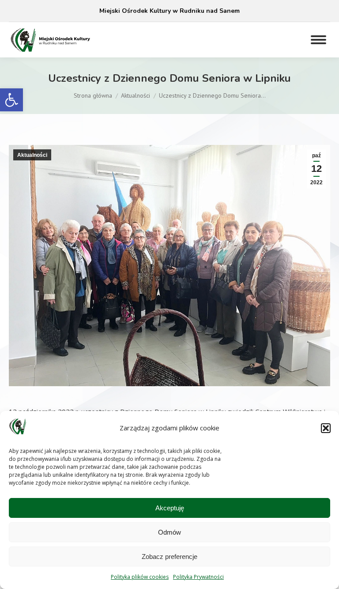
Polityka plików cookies (140, 577)
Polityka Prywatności (198, 577)
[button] (11, 99)
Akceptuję (169, 508)
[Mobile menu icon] (318, 39)
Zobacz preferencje (169, 556)
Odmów (169, 532)
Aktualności (32, 155)
